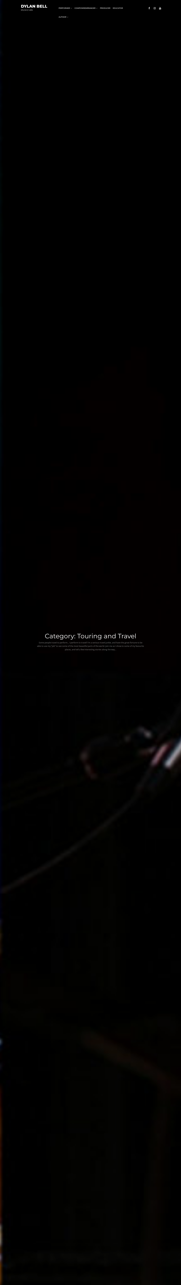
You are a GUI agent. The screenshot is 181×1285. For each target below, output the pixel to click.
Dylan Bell (34, 6)
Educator (118, 8)
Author (62, 17)
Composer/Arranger (84, 8)
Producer (105, 8)
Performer (64, 8)
